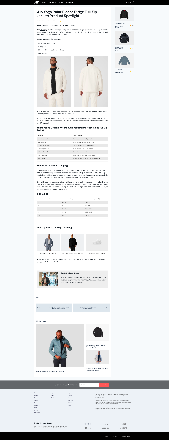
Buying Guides (70, 2)
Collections (52, 2)
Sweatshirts (37, 412)
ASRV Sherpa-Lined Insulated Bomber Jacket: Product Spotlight (120, 25)
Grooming (70, 400)
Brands (61, 2)
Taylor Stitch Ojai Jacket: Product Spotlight (119, 49)
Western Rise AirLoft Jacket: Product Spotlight (50, 371)
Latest (44, 2)
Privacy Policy (114, 436)
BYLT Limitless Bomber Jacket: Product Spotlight (119, 71)
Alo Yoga (43, 30)
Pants (52, 395)
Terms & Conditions (125, 436)
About (106, 436)
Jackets (36, 400)
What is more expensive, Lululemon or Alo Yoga (70, 259)
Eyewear (70, 395)
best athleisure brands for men (52, 426)
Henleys (36, 395)
